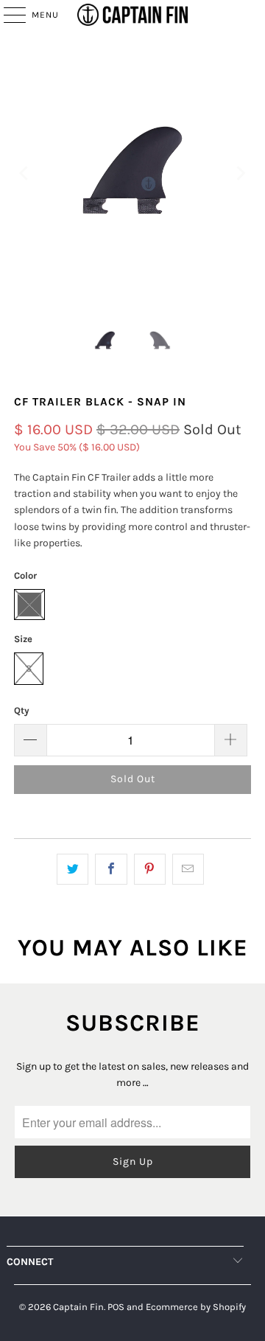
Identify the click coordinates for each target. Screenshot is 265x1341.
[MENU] (7, 14)
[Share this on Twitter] (72, 869)
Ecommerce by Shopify (196, 1306)
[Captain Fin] (132, 14)
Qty (21, 710)
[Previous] (25, 173)
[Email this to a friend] (188, 869)
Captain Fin (78, 1306)
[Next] (240, 173)
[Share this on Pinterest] (150, 869)
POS (115, 1306)
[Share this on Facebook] (111, 869)
